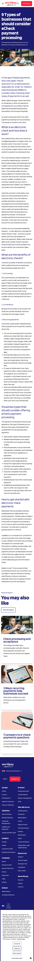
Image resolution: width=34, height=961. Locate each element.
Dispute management (25, 798)
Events (4, 872)
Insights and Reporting (6, 828)
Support (20, 857)
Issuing (20, 883)
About (4, 861)
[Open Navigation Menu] (3, 3)
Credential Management (6, 822)
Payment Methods (8, 805)
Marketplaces (6, 891)
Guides (4, 845)
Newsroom (5, 875)
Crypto (20, 821)
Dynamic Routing (7, 818)
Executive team (7, 865)
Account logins (22, 860)
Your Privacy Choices (8, 906)
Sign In (5, 779)
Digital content (22, 824)
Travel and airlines (23, 842)
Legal (3, 879)
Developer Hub (22, 864)
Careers (4, 882)
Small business (22, 811)
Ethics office (22, 871)
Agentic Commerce (8, 801)
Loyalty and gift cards (9, 833)
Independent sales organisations (24, 846)
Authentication (23, 794)
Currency (20, 887)
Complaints (21, 867)
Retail (20, 838)
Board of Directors (7, 868)
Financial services (23, 828)
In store (4, 794)
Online (4, 791)
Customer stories (7, 849)
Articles (4, 842)
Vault (19, 801)
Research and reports (8, 852)
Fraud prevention (23, 791)
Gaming (20, 831)
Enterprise (21, 814)
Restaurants (22, 835)
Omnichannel (6, 798)
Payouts (20, 880)
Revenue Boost (7, 814)
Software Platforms (8, 895)
